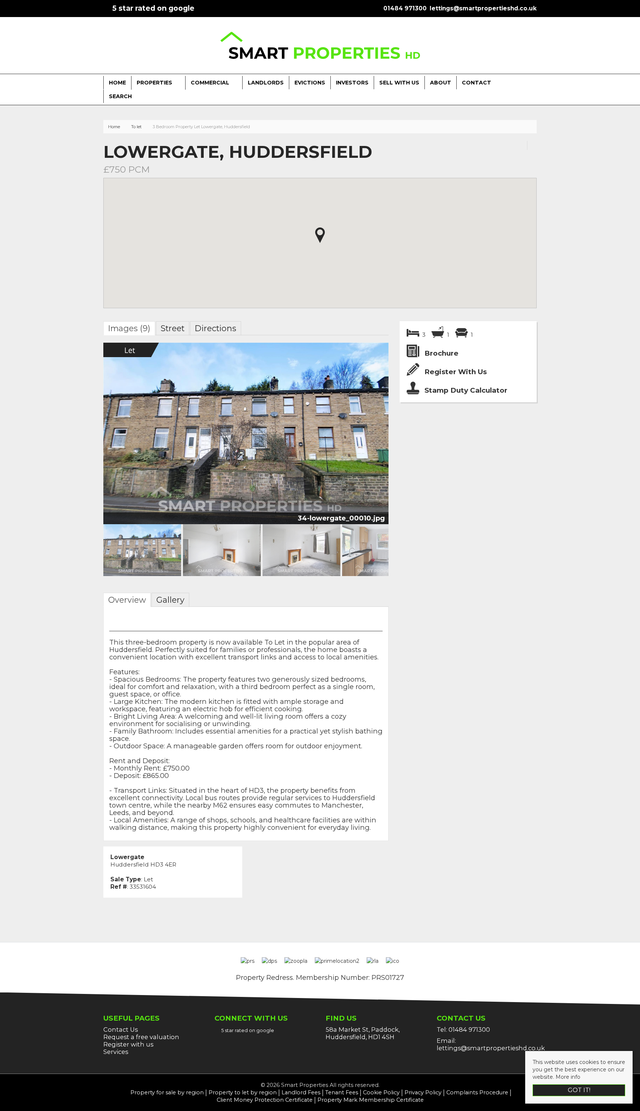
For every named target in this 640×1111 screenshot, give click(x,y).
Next (383, 436)
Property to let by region (243, 1092)
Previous (92, 436)
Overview (127, 600)
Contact (476, 82)
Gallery (170, 600)
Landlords (266, 82)
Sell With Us (399, 82)
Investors (352, 82)
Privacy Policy (422, 1092)
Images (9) (129, 328)
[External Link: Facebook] (104, 8)
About (440, 82)
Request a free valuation (141, 1037)
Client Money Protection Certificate (265, 1100)
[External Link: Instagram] (107, 8)
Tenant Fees (341, 1092)
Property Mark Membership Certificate (370, 1100)
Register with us (128, 1044)
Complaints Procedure (477, 1092)
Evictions (309, 82)
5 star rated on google (153, 8)
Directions (215, 328)
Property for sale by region (167, 1092)
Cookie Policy (381, 1092)
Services (115, 1051)
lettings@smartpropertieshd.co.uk (491, 1048)
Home (117, 82)
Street (172, 328)
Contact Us (120, 1029)
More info (568, 1077)
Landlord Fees (300, 1092)
